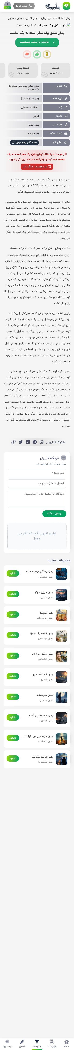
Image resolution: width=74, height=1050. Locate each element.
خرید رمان (46, 18)
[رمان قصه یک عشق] (60, 636)
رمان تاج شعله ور (43, 674)
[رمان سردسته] (60, 697)
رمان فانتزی (46, 680)
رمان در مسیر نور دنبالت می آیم (37, 736)
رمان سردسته (45, 695)
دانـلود (12, 573)
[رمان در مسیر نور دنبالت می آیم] (60, 739)
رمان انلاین (31, 18)
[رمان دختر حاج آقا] (60, 656)
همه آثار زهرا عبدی (26, 142)
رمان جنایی (46, 597)
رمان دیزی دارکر (44, 592)
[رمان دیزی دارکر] (60, 595)
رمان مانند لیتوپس (41, 757)
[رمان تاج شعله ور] (60, 677)
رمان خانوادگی (45, 618)
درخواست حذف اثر (35, 167)
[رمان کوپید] (60, 615)
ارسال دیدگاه (54, 514)
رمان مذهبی (46, 700)
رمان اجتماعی (45, 638)
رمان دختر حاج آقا (42, 654)
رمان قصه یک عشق (41, 633)
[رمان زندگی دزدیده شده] (60, 574)
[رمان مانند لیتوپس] (60, 759)
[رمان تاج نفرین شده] (60, 718)
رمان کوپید (46, 613)
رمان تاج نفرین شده (41, 716)
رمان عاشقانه (63, 18)
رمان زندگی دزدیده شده (39, 572)
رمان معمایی (15, 18)
